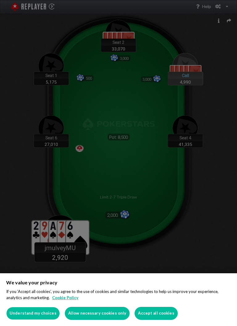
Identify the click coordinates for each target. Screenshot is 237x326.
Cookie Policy (65, 297)
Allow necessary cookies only (97, 313)
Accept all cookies (156, 313)
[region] (118, 299)
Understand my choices (33, 313)
